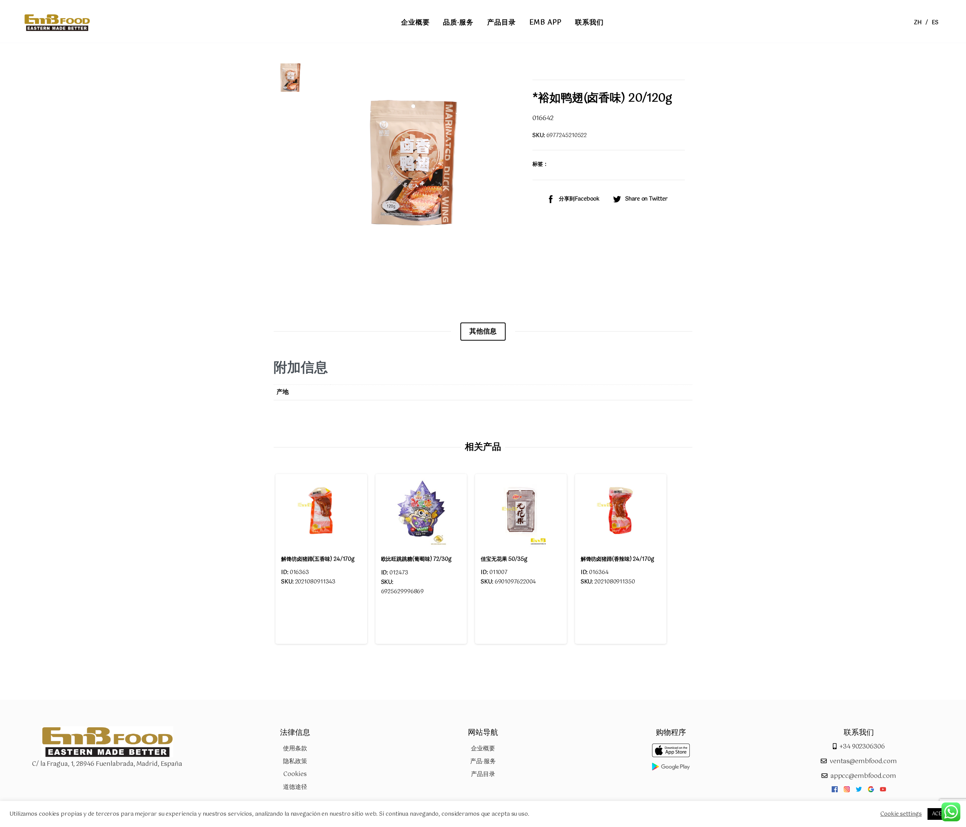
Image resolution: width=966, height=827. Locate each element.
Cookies (294, 774)
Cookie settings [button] (901, 814)
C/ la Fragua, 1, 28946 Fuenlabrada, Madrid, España (107, 764)
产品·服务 (483, 761)
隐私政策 (295, 761)
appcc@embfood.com (863, 776)
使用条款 (295, 749)
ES (935, 23)
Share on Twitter (646, 199)
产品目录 (483, 774)
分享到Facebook (579, 199)
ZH (918, 23)
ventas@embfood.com (863, 761)
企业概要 (483, 749)
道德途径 (295, 787)
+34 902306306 (862, 747)
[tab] (483, 331)
